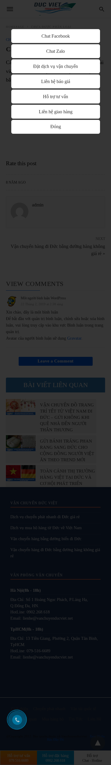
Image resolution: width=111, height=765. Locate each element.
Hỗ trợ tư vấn (55, 96)
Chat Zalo (55, 51)
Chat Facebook (55, 36)
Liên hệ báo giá (55, 81)
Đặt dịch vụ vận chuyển (55, 66)
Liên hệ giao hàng (56, 111)
